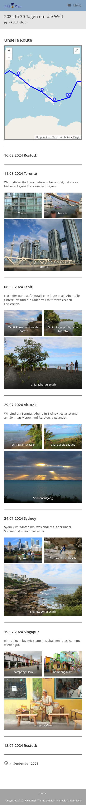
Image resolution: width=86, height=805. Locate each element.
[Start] (5, 22)
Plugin (76, 137)
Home (43, 793)
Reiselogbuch (19, 22)
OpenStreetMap (47, 137)
